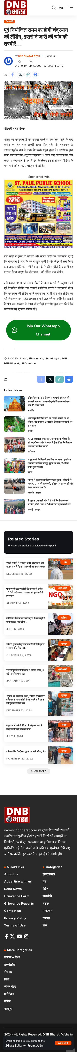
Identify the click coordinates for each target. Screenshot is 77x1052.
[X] (12, 936)
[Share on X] (20, 74)
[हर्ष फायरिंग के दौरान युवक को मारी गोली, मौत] (60, 755)
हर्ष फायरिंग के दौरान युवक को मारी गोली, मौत (26, 751)
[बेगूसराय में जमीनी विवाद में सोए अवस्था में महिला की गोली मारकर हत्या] (60, 731)
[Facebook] (6, 936)
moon (32, 363)
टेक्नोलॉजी (9, 21)
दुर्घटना (64, 617)
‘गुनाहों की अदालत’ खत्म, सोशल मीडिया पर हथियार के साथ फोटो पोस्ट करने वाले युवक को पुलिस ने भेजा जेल (25, 699)
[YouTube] (19, 936)
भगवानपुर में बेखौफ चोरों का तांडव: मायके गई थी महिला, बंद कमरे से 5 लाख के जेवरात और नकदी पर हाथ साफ (50, 422)
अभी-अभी (62, 588)
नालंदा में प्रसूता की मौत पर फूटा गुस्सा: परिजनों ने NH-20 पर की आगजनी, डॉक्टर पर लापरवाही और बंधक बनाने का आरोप (50, 483)
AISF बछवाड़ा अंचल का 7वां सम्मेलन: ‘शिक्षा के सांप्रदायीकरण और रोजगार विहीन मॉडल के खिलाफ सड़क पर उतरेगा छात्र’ (50, 442)
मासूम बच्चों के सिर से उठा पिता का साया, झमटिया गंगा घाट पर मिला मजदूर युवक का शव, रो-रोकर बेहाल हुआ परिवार (49, 463)
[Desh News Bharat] (15, 7)
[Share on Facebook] (12, 74)
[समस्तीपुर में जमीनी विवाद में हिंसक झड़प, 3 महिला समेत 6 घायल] (60, 675)
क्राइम (30, 430)
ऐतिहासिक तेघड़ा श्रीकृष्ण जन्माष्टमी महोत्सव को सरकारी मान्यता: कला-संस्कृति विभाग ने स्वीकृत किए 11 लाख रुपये (49, 401)
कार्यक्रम (31, 451)
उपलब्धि (31, 410)
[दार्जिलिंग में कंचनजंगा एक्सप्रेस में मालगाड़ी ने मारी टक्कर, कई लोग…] (60, 624)
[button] (63, 1043)
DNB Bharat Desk (29, 56)
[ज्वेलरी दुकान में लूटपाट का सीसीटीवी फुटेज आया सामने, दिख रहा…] (60, 650)
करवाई (30, 509)
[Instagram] (26, 936)
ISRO (24, 363)
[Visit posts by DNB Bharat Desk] (8, 61)
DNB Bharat (11, 363)
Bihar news (36, 358)
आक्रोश (31, 492)
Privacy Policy (14, 1045)
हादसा (30, 472)
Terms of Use (35, 1045)
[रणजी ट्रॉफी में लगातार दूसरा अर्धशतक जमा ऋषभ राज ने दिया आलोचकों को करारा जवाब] (60, 568)
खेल (65, 562)
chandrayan (52, 358)
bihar (23, 358)
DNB (65, 358)
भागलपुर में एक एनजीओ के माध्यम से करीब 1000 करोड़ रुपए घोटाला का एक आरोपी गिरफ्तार (24, 592)
